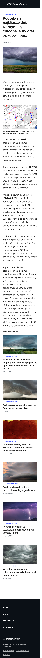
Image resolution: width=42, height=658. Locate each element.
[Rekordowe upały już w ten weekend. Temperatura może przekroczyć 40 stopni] (20, 429)
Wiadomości (8, 621)
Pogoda (6, 608)
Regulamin (6, 655)
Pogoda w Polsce (11, 14)
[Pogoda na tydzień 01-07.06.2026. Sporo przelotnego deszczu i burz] (20, 511)
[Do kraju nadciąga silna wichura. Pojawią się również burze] (20, 390)
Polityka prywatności (22, 651)
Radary (6, 614)
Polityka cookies (8, 651)
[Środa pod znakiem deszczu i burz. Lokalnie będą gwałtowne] (20, 472)
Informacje (8, 627)
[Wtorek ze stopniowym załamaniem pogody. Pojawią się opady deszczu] (20, 554)
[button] (5, 4)
